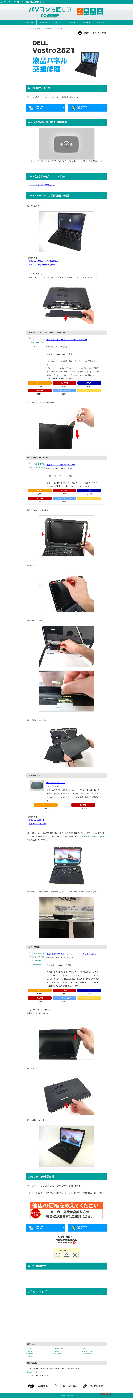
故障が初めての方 (32, 1353)
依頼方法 (99, 22)
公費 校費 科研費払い (87, 1353)
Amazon (39, 383)
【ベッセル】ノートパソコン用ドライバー (66, 339)
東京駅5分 (79, 13)
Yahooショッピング (64, 390)
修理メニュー (57, 22)
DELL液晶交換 (48, 28)
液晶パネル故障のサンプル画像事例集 (43, 261)
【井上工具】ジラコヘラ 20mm (60, 464)
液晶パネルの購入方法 (37, 824)
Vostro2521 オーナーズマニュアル (42, 185)
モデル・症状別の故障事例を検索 (42, 265)
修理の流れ (30, 1356)
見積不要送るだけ (100, 13)
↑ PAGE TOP (106, 1393)
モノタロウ (64, 383)
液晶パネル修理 (36, 28)
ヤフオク (89, 390)
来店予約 (93, 13)
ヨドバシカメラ (89, 498)
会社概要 (84, 1348)
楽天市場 (40, 390)
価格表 (71, 22)
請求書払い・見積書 (87, 1351)
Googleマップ (32, 1372)
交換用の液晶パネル (55, 782)
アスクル (89, 383)
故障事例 (85, 22)
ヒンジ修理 (58, 1353)
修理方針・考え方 (32, 1351)
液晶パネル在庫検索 (36, 820)
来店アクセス (29, 22)
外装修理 (57, 1351)
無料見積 (86, 13)
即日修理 (42, 22)
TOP (27, 28)
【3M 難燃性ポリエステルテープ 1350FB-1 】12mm (71, 954)
